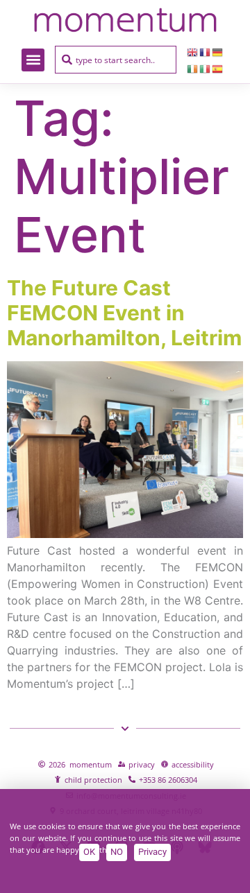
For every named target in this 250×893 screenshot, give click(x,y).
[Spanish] (218, 68)
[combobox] (115, 59)
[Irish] (193, 68)
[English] (193, 51)
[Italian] (205, 68)
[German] (218, 51)
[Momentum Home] (125, 20)
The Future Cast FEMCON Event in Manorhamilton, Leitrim (124, 312)
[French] (205, 51)
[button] (33, 60)
